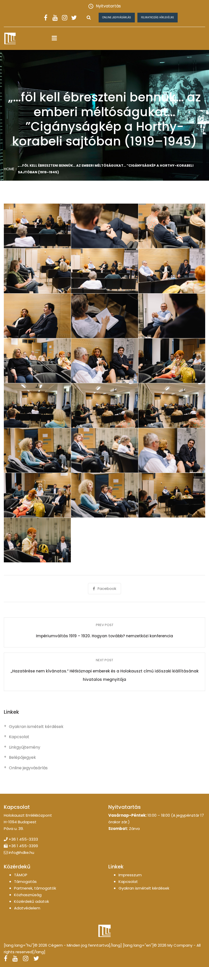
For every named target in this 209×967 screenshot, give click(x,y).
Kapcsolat (19, 737)
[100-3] (171, 226)
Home (9, 168)
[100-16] (37, 450)
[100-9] (171, 315)
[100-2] (104, 226)
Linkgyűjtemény (24, 747)
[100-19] (37, 495)
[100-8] (104, 315)
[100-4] (37, 270)
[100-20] (104, 495)
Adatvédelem (27, 908)
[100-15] (171, 405)
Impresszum (130, 875)
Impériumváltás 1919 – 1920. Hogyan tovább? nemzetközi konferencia (104, 636)
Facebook (107, 588)
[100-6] (171, 270)
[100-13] (37, 405)
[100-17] (104, 450)
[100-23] (171, 495)
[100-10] (37, 360)
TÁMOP (20, 875)
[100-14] (104, 405)
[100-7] (37, 315)
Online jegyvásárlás (116, 17)
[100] (37, 226)
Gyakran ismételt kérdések (36, 727)
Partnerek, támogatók (35, 888)
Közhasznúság (28, 894)
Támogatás (25, 881)
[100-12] (171, 360)
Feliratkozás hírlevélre (157, 17)
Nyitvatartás (108, 6)
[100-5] (104, 270)
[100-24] (37, 540)
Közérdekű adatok (31, 901)
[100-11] (104, 360)
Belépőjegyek (22, 757)
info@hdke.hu (21, 852)
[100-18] (171, 450)
